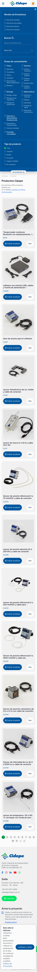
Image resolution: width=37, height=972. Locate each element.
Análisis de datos (27, 106)
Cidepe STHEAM (12, 161)
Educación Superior (13, 29)
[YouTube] (15, 872)
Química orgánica (27, 87)
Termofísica (10, 72)
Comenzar (5, 176)
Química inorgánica (27, 70)
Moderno (10, 85)
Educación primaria (13, 20)
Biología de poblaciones (11, 103)
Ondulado (10, 78)
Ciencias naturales (13, 128)
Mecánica (10, 69)
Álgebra (26, 100)
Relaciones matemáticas (28, 111)
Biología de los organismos (11, 99)
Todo (8, 148)
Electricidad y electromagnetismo (13, 81)
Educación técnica (13, 26)
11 (16, 841)
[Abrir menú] (3, 3)
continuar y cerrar (25, 947)
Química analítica (27, 74)
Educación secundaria (14, 23)
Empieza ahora (11, 922)
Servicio (10, 898)
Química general (26, 79)
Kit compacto (11, 164)
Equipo (9, 155)
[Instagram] (6, 872)
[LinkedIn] (10, 872)
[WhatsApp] (19, 872)
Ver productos (18, 172)
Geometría (27, 103)
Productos (13, 176)
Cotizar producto (13, 244)
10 (13, 841)
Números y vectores (27, 96)
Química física (28, 83)
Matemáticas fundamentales (12, 124)
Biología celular (12, 95)
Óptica (9, 75)
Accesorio (10, 158)
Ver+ (30, 244)
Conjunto (10, 151)
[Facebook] (2, 872)
